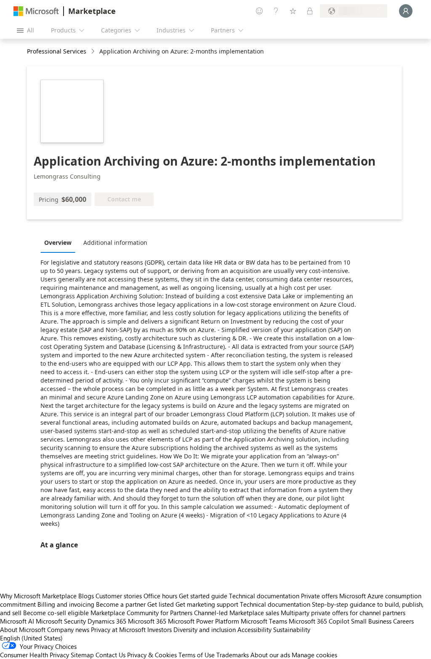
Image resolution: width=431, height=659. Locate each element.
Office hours (160, 596)
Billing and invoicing (65, 604)
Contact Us (110, 655)
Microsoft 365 (147, 621)
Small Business (371, 621)
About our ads (270, 655)
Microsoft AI (17, 621)
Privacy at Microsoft (118, 629)
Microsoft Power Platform (203, 621)
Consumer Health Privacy (34, 655)
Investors (159, 629)
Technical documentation (264, 596)
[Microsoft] (36, 11)
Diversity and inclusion (204, 629)
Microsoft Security (61, 621)
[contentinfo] (93, 51)
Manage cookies (314, 655)
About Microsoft (22, 629)
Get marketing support (207, 604)
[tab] (60, 242)
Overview (58, 242)
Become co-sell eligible (56, 612)
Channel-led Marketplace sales (236, 612)
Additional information (115, 242)
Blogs (86, 596)
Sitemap (82, 655)
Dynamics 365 (107, 621)
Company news (68, 629)
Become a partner (121, 604)
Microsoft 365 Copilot (319, 621)
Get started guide (203, 596)
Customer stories (119, 596)
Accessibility (254, 629)
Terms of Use (196, 655)
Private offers (319, 596)
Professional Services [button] (56, 51)
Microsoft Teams (264, 621)
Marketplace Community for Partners (141, 612)
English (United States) (31, 638)
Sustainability (291, 629)
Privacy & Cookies (152, 655)
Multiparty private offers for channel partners (343, 612)
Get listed (160, 604)
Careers (403, 621)
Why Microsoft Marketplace (38, 596)
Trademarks (232, 655)
